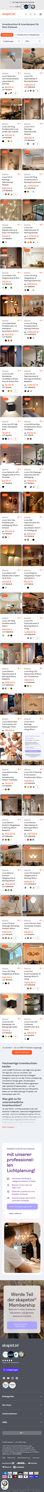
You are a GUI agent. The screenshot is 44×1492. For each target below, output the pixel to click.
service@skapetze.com (38, 755)
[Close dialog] (43, 733)
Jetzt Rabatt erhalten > (33, 751)
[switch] (5, 1487)
